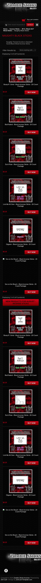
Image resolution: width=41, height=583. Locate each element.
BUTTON (37, 24)
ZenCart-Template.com (24, 579)
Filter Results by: (9, 50)
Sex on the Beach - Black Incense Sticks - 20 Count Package (20, 285)
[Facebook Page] (6, 570)
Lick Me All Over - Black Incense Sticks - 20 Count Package (20, 205)
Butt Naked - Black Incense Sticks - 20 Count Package (20, 125)
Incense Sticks (15, 29)
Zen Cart (4, 579)
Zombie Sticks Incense (22, 578)
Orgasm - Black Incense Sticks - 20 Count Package (20, 245)
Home (5, 29)
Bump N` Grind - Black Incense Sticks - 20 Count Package (21, 85)
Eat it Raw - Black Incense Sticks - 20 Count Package (20, 165)
